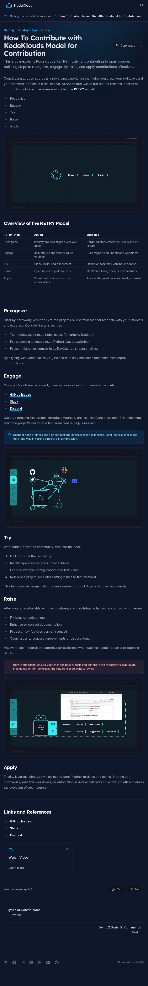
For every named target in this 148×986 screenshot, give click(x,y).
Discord (16, 408)
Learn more (16, 867)
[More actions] (141, 45)
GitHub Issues (20, 394)
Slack (14, 401)
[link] (38, 858)
